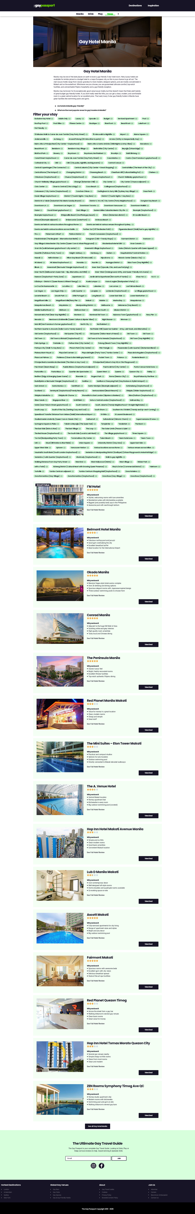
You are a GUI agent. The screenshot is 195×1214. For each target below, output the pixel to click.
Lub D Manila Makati (102, 872)
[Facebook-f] (101, 1165)
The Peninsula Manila (103, 658)
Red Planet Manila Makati (107, 700)
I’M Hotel (93, 486)
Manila (80, 14)
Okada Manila (98, 572)
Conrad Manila (98, 615)
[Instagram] (93, 1165)
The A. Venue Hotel (101, 786)
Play (100, 14)
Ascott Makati (98, 914)
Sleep (110, 14)
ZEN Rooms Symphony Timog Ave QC (115, 1086)
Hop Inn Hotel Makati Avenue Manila (115, 829)
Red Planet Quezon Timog (107, 1000)
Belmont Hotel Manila (104, 529)
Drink (91, 14)
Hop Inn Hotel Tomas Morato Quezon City (118, 1043)
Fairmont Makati (100, 957)
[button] (39, 500)
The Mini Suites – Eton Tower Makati (114, 743)
